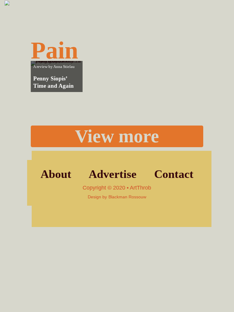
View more (117, 136)
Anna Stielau (64, 66)
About (56, 174)
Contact (173, 174)
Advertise (112, 174)
